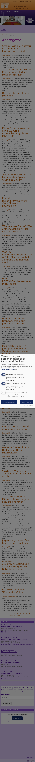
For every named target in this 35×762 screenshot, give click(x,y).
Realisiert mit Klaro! (28, 405)
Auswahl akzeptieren (9, 402)
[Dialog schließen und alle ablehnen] (33, 355)
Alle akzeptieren (27, 402)
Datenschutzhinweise (7, 369)
